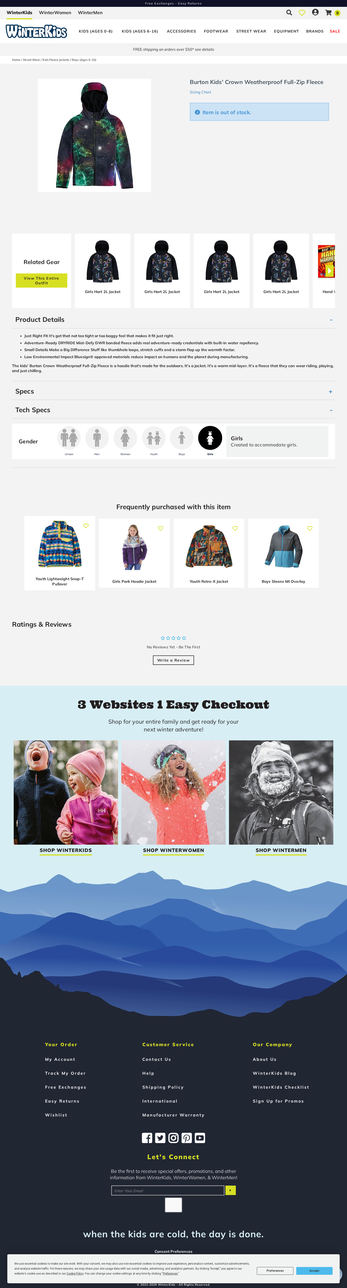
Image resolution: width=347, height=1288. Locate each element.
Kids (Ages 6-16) (140, 31)
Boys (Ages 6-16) (84, 60)
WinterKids (19, 12)
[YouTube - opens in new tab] (200, 1138)
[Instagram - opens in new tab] (173, 1138)
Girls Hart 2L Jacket (102, 291)
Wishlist (56, 1114)
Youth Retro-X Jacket (209, 581)
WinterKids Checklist (281, 1087)
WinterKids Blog (274, 1073)
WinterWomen (55, 12)
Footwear (216, 31)
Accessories (181, 31)
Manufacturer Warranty (173, 1114)
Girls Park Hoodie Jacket (134, 581)
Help (148, 1073)
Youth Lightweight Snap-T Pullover (60, 581)
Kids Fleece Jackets (55, 60)
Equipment (286, 31)
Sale (335, 31)
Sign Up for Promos (278, 1100)
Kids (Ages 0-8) (96, 31)
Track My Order (65, 1073)
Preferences (275, 1270)
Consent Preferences (173, 1251)
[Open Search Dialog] (289, 12)
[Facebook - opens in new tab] (147, 1138)
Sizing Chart (200, 92)
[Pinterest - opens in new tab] (187, 1138)
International (160, 1100)
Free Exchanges (66, 1087)
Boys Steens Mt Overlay (283, 581)
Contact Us (156, 1059)
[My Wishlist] (302, 12)
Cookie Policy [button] (75, 1273)
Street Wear (251, 31)
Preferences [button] (170, 1273)
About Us (265, 1059)
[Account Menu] (315, 12)
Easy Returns (62, 1100)
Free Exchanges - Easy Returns (173, 3)
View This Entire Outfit (41, 280)
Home (16, 60)
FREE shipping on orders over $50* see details (173, 49)
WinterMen (90, 12)
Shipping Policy (163, 1087)
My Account (60, 1059)
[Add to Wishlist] (86, 523)
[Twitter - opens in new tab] (160, 1138)
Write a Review (173, 660)
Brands (315, 31)
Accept (314, 1270)
